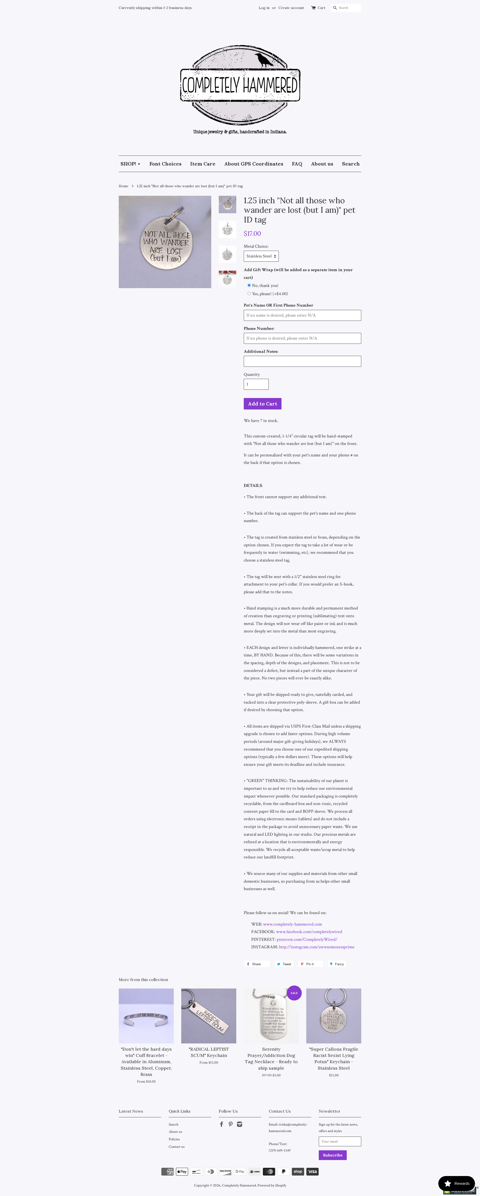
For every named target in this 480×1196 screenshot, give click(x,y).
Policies (174, 1139)
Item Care (203, 164)
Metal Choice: (256, 246)
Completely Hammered (239, 1185)
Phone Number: (259, 328)
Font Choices (166, 164)
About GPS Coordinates (253, 164)
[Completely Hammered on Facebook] (221, 1125)
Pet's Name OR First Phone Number (278, 305)
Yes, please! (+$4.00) (270, 294)
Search (351, 164)
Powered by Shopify (272, 1185)
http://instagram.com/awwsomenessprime (316, 947)
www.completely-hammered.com (292, 924)
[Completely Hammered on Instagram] (239, 1125)
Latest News (131, 1111)
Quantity (252, 374)
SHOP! (128, 164)
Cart (321, 7)
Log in (264, 7)
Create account (291, 7)
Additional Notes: (261, 351)
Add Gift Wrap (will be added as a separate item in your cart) (298, 273)
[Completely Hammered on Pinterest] (230, 1125)
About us (322, 164)
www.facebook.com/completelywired (309, 932)
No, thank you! (265, 285)
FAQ (297, 164)
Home (123, 186)
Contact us (176, 1146)
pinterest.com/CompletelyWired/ (307, 939)
